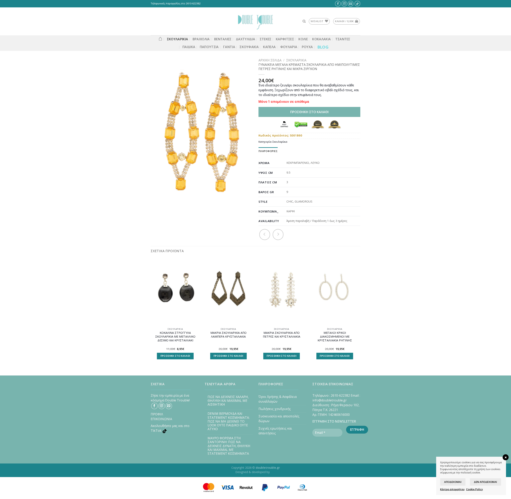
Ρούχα (307, 47)
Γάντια (229, 47)
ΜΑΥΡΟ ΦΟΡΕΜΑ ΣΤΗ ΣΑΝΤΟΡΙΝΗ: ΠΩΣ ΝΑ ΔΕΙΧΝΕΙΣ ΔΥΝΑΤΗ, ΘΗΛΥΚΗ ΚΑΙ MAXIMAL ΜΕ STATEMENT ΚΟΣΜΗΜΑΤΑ (229, 446)
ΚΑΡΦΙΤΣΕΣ (285, 39)
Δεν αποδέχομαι (485, 482)
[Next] (359, 312)
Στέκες (265, 39)
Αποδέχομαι (452, 482)
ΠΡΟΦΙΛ (157, 414)
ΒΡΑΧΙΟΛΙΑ (201, 39)
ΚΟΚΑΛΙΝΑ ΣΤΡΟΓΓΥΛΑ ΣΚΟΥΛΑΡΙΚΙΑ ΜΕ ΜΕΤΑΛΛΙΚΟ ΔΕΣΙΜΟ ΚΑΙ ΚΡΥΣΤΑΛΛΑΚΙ (175, 336)
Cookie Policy (474, 489)
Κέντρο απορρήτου (452, 489)
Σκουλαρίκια (296, 60)
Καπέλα (269, 47)
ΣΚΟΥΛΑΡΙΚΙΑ (177, 39)
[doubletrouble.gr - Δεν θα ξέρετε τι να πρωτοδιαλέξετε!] (255, 21)
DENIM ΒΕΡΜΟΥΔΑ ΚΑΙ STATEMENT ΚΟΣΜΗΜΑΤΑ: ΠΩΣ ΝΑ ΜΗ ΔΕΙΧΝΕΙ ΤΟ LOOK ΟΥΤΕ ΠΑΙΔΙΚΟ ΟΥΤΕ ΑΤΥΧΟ (229, 421)
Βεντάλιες (223, 39)
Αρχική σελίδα (269, 60)
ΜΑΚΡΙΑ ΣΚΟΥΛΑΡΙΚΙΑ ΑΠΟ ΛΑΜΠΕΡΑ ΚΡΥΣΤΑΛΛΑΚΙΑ (228, 334)
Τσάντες (342, 39)
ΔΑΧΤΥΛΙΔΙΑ (245, 39)
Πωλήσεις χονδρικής (274, 409)
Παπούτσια (209, 47)
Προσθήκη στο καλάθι (309, 112)
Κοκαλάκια (321, 39)
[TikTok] (357, 3)
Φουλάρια (288, 47)
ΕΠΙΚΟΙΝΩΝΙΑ (161, 419)
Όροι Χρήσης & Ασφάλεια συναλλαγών (277, 399)
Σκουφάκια (249, 47)
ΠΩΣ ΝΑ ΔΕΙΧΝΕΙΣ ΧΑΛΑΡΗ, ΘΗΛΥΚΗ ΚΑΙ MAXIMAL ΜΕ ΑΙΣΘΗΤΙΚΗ (228, 401)
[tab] (268, 151)
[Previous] (151, 312)
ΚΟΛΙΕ (303, 39)
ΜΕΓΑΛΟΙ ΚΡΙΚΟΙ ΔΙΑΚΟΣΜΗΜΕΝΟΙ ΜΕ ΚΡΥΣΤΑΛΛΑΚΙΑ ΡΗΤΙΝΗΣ (335, 336)
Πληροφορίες (268, 151)
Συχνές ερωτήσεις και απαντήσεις (275, 430)
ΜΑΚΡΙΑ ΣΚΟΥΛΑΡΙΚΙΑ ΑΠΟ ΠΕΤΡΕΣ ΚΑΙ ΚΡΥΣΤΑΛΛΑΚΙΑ (281, 334)
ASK (273, 472)
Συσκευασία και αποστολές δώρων (278, 418)
